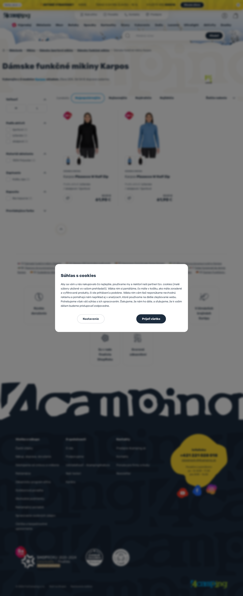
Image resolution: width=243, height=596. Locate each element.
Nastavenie (91, 319)
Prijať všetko (151, 319)
